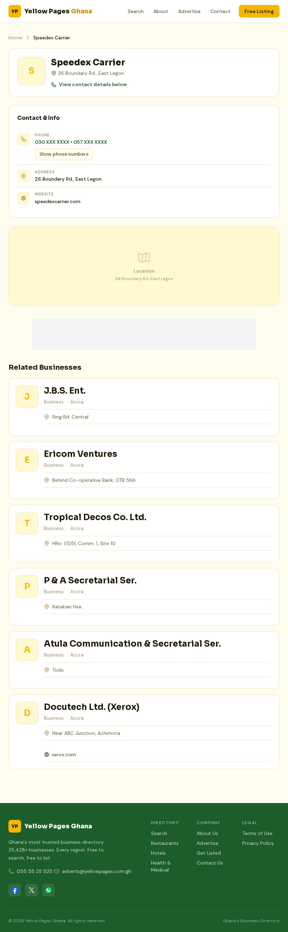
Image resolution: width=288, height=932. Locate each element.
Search (136, 11)
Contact (220, 11)
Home (15, 37)
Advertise (189, 11)
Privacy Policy (258, 843)
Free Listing (259, 11)
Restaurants (165, 843)
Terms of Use (257, 833)
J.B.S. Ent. (65, 391)
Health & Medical (161, 866)
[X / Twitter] (31, 890)
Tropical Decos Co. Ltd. (95, 517)
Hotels (158, 853)
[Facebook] (14, 890)
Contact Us (210, 863)
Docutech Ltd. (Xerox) (91, 707)
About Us (207, 833)
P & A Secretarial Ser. (90, 580)
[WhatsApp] (48, 890)
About (160, 11)
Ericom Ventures (80, 454)
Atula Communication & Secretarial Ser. (132, 644)
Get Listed (209, 853)
